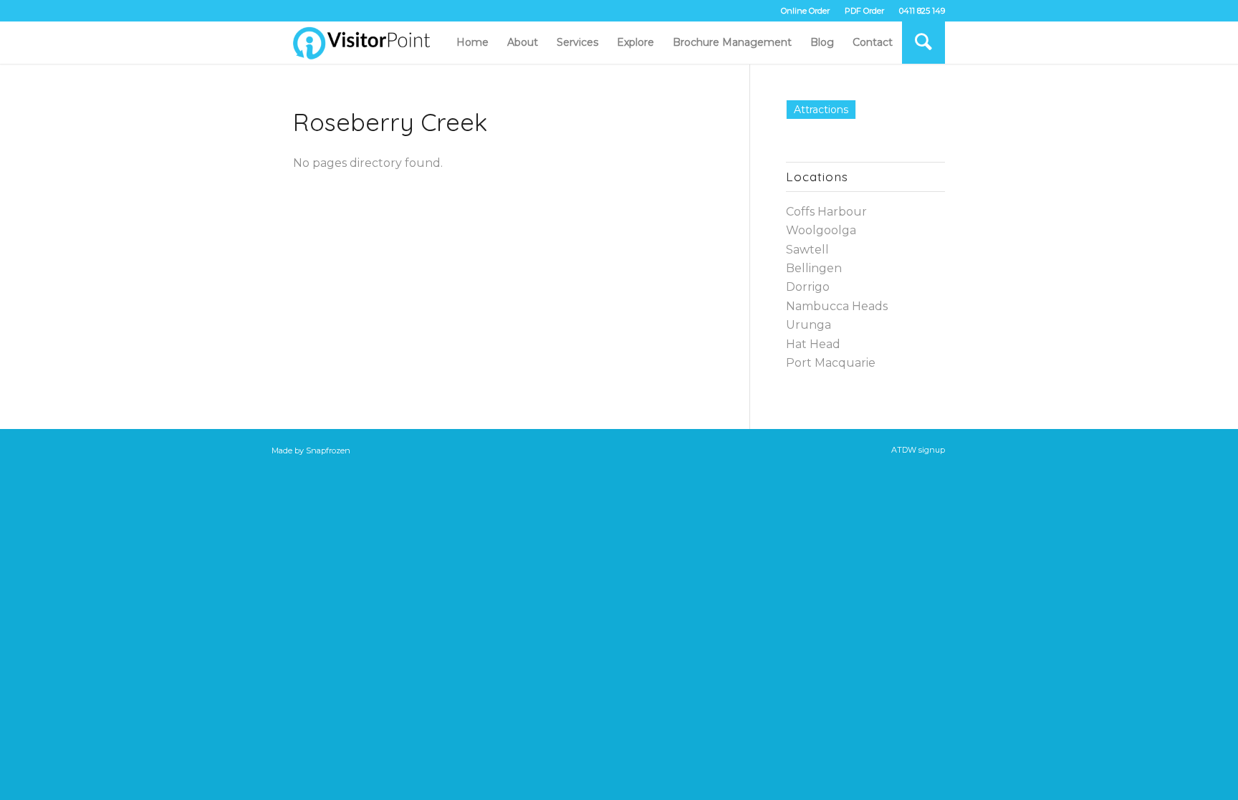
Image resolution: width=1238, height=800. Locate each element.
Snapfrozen (328, 450)
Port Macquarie (830, 363)
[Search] (923, 42)
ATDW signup (918, 450)
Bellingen (814, 268)
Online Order (805, 11)
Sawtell (807, 249)
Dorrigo (808, 287)
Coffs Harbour (826, 211)
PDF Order (864, 11)
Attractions (821, 109)
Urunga (808, 325)
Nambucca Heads (837, 306)
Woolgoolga (821, 230)
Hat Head (813, 344)
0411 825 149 (922, 11)
